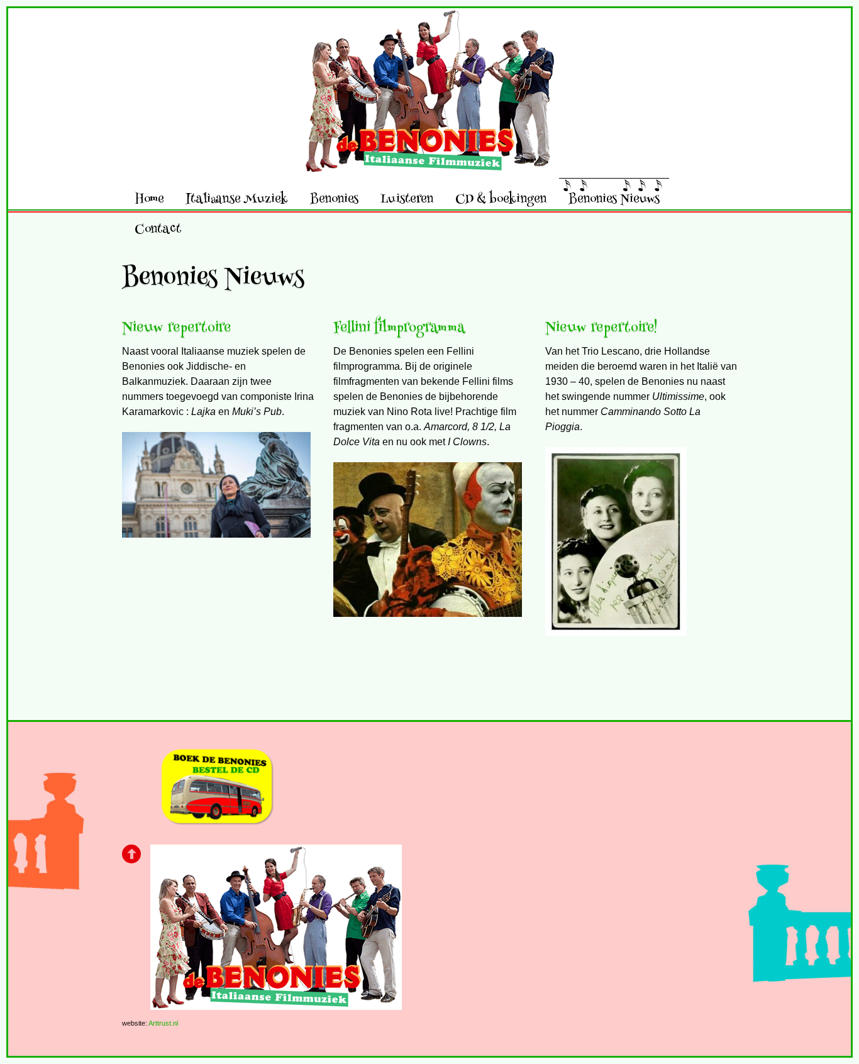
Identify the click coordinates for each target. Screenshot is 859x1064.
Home (149, 198)
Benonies (334, 198)
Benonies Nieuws (614, 198)
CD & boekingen (500, 198)
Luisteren (406, 198)
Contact (158, 228)
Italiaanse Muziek (237, 198)
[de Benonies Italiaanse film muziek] (429, 163)
